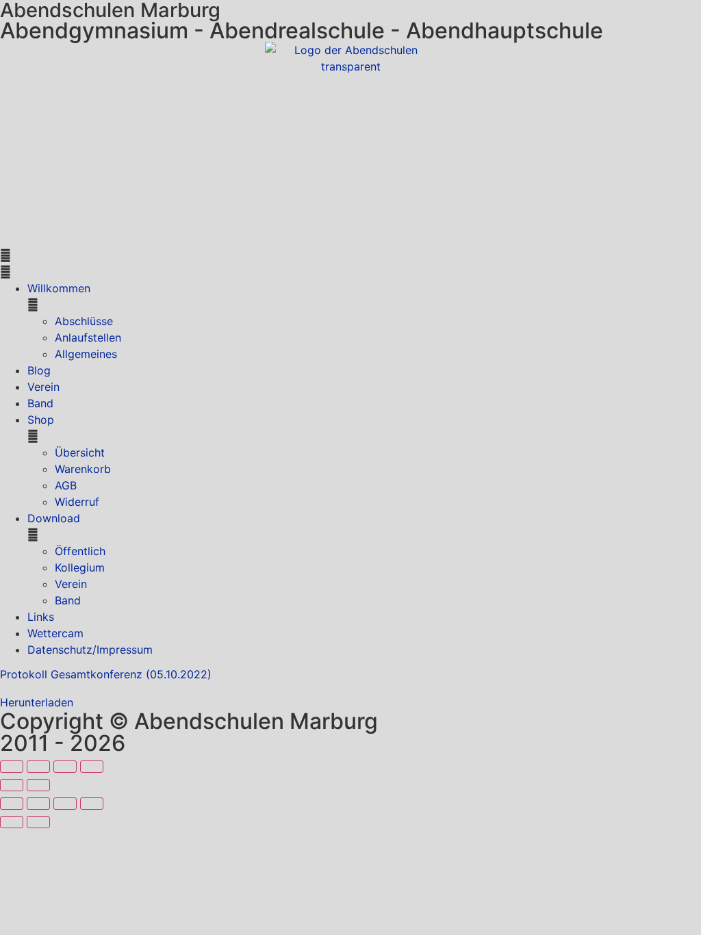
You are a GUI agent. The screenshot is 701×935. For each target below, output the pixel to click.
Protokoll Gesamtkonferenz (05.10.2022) (106, 674)
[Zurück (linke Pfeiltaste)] (11, 785)
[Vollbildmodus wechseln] (38, 766)
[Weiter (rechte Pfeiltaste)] (38, 785)
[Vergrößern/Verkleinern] (11, 766)
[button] (350, 263)
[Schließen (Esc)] (91, 766)
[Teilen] (65, 766)
